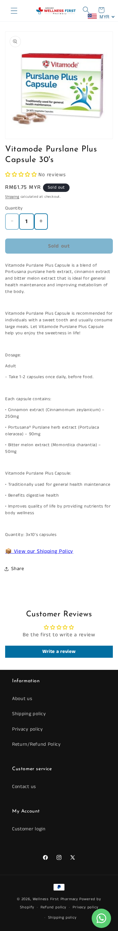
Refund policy (53, 907)
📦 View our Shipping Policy (39, 551)
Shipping (12, 196)
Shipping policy (29, 713)
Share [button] (17, 568)
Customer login (29, 829)
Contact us (24, 786)
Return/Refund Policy (36, 744)
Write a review (59, 651)
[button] (14, 10)
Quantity (14, 208)
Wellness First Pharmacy (55, 899)
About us (22, 698)
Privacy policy (27, 729)
